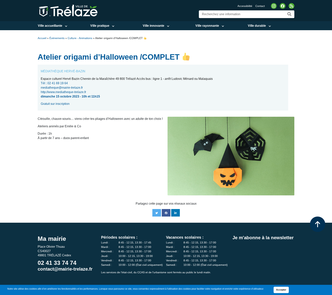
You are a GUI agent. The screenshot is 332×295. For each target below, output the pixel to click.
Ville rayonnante (207, 25)
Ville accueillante (50, 25)
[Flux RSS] (291, 6)
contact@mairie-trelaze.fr (65, 269)
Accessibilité (244, 6)
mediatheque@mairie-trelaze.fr (62, 87)
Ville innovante (153, 25)
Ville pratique (99, 25)
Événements (57, 38)
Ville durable (257, 25)
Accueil (42, 38)
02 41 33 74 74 (57, 263)
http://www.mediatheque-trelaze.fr (63, 92)
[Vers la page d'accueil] (68, 10)
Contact (260, 6)
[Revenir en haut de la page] (317, 224)
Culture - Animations (80, 38)
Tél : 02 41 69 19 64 (54, 83)
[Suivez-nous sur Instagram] (274, 6)
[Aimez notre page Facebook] (283, 6)
